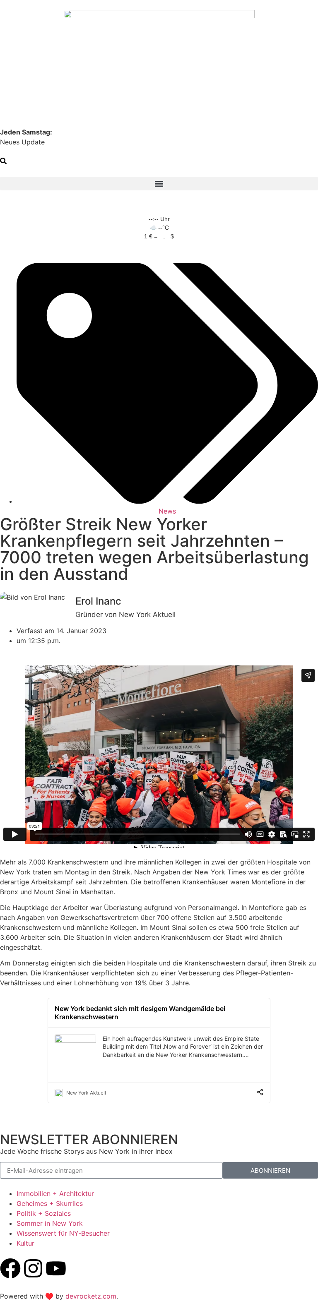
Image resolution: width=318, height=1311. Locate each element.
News (167, 511)
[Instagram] (33, 1268)
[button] (3, 162)
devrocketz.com (90, 1296)
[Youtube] (56, 1268)
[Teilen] (260, 1093)
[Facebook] (10, 1268)
